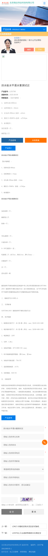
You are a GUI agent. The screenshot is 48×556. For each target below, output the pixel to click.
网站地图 (32, 552)
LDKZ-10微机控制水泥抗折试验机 (25, 526)
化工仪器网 (14, 552)
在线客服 (35, 140)
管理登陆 (23, 552)
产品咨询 (12, 140)
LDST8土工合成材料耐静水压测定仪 (26, 533)
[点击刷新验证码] (26, 499)
